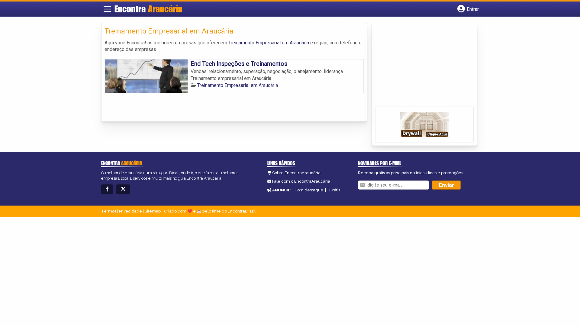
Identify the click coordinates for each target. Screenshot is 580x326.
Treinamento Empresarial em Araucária (268, 43)
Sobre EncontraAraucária (296, 173)
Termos (108, 211)
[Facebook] (107, 189)
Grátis (334, 190)
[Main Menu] (107, 9)
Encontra (148, 8)
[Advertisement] (420, 66)
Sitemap (153, 211)
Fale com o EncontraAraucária (301, 181)
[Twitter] (123, 189)
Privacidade (130, 211)
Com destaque (309, 190)
